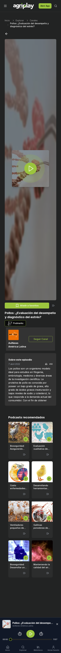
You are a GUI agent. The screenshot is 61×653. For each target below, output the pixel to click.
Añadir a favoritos (29, 305)
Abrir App (45, 6)
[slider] (10, 639)
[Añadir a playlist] (53, 306)
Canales (34, 20)
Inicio (7, 20)
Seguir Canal (41, 339)
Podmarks (18, 323)
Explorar (20, 20)
